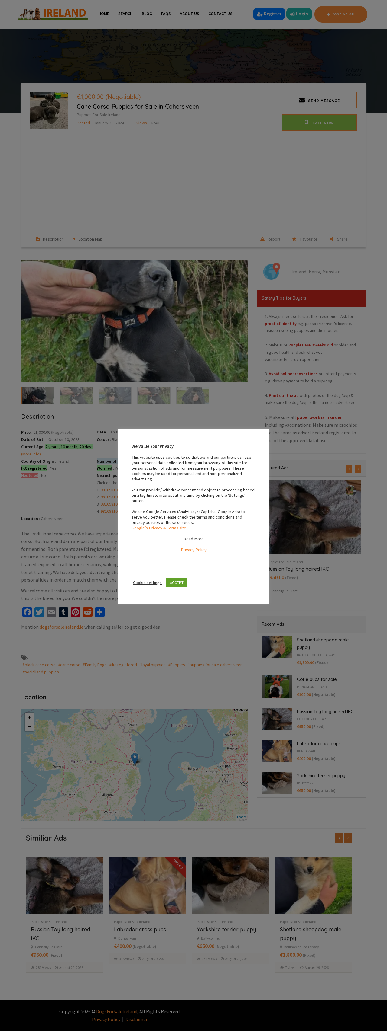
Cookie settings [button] (147, 582)
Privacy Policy (194, 549)
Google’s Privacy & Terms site (159, 528)
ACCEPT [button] (177, 582)
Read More (194, 538)
